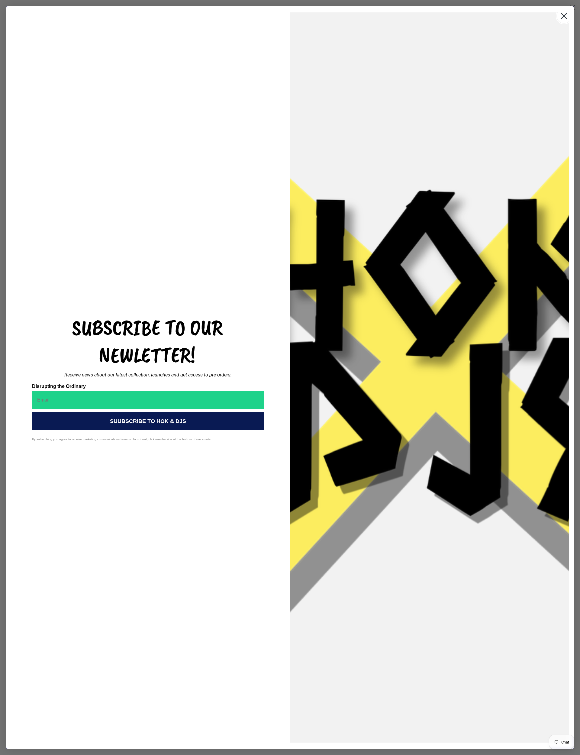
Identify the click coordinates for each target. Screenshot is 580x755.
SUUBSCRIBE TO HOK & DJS (148, 421)
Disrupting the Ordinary (59, 386)
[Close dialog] (564, 16)
